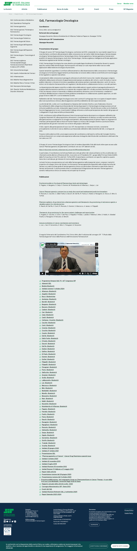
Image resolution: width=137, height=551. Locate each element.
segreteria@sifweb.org (31, 516)
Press (111, 9)
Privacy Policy (129, 510)
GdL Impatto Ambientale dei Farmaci (22, 73)
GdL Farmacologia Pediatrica (20, 38)
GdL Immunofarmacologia (19, 70)
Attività (24, 9)
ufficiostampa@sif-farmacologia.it (35, 521)
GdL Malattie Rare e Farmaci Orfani (22, 83)
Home (10, 14)
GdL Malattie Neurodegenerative (21, 80)
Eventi (96, 9)
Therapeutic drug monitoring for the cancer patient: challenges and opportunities (66, 212)
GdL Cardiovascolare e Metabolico (22, 20)
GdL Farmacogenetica (18, 26)
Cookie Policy (129, 513)
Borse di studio (62, 9)
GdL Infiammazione (16, 76)
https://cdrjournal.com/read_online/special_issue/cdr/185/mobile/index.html (64, 150)
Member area (128, 3)
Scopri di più (94, 524)
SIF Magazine (128, 9)
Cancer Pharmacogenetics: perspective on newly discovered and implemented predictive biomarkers (73, 192)
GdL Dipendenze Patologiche (20, 23)
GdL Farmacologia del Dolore (20, 41)
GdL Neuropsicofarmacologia (20, 86)
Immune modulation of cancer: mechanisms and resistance (59, 223)
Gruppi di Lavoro (19, 14)
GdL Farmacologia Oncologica (20, 35)
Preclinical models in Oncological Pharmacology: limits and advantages (63, 183)
